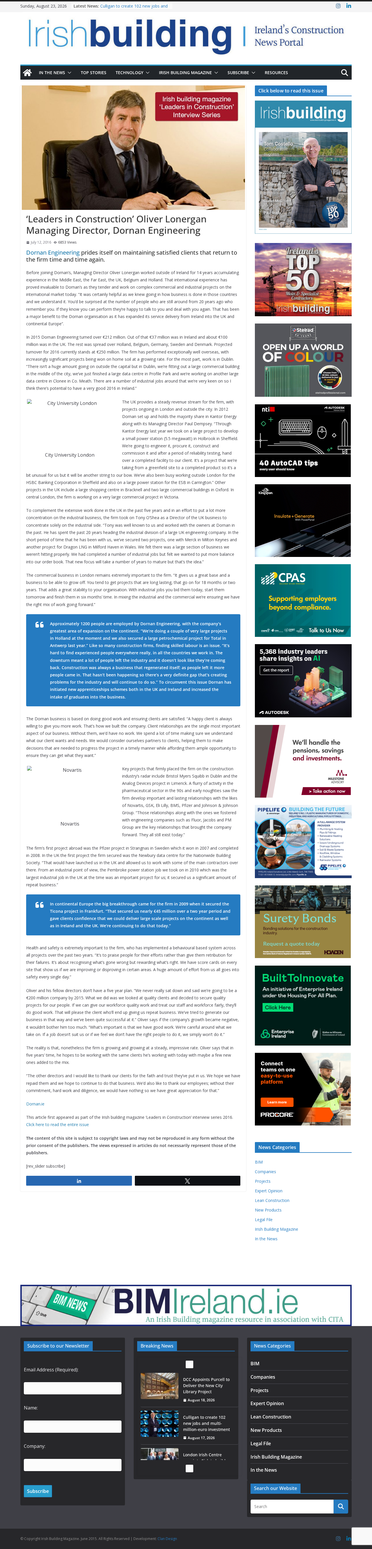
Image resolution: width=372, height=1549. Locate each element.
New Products (268, 1210)
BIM (259, 1162)
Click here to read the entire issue (57, 1124)
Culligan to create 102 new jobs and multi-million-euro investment (134, 9)
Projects (263, 1181)
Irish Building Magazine (185, 72)
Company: (34, 1446)
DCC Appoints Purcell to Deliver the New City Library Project (206, 1385)
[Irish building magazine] (186, 33)
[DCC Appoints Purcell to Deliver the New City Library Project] (159, 1386)
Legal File (264, 1219)
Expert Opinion (268, 1191)
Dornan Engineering (53, 252)
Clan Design (167, 1538)
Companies (265, 1171)
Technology (129, 72)
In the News (52, 72)
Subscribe (238, 72)
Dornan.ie (35, 1104)
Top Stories (93, 72)
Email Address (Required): (51, 1369)
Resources (276, 72)
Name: (31, 1408)
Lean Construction (272, 1200)
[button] (68, 73)
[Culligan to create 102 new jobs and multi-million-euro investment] (159, 1424)
